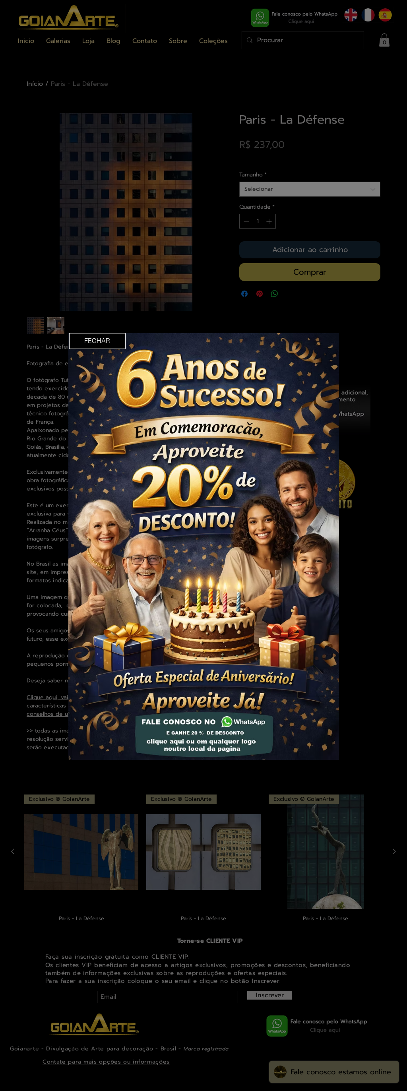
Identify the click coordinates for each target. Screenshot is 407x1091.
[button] (97, 341)
